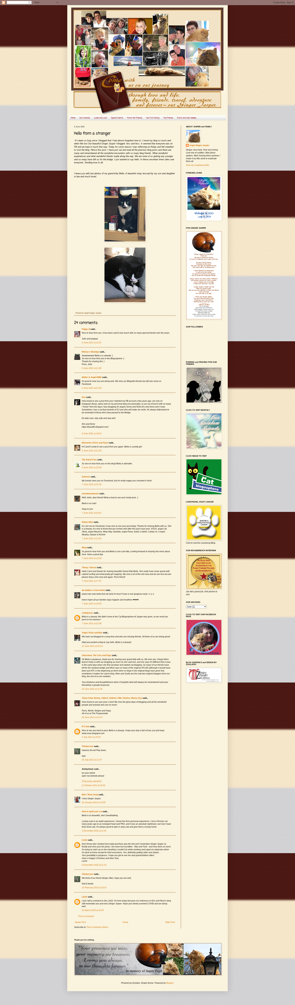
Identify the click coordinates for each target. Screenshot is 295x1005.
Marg (84, 547)
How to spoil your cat (92, 811)
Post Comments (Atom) (97, 927)
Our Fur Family (152, 118)
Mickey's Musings (90, 352)
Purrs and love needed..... (187, 118)
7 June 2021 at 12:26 (91, 538)
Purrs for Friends (134, 118)
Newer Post (80, 922)
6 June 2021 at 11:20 (91, 342)
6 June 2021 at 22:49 (91, 467)
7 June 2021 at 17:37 (91, 581)
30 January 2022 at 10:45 (94, 802)
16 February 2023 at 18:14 (94, 887)
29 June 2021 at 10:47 (92, 717)
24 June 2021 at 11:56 (92, 689)
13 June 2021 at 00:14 (92, 646)
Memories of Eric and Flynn (95, 443)
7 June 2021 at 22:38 (91, 623)
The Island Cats (89, 459)
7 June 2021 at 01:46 (91, 484)
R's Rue (85, 726)
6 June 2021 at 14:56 (91, 388)
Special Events (117, 118)
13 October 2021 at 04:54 (93, 785)
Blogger (169, 983)
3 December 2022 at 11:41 (94, 831)
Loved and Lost (100, 118)
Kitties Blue (87, 522)
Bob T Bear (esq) (90, 794)
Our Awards (85, 118)
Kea (84, 397)
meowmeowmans (90, 493)
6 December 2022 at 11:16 (94, 865)
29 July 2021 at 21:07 (92, 760)
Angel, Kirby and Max (92, 632)
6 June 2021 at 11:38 (91, 368)
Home (73, 118)
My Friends (168, 118)
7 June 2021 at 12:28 (91, 558)
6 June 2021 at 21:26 (91, 450)
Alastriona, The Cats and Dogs (97, 655)
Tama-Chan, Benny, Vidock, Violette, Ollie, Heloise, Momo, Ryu (112, 698)
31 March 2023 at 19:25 (93, 910)
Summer (86, 477)
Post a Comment (86, 916)
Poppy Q (86, 329)
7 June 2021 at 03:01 (91, 513)
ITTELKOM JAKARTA (91, 781)
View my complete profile (197, 165)
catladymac (87, 613)
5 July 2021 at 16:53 (91, 737)
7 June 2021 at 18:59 (91, 603)
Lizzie (84, 840)
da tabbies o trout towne (93, 590)
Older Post (170, 922)
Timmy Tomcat (89, 567)
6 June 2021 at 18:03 (91, 433)
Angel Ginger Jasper (199, 145)
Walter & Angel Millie (92, 377)
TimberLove (87, 746)
